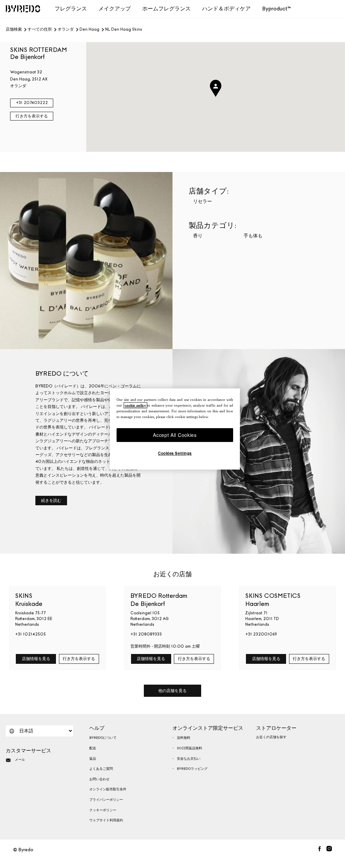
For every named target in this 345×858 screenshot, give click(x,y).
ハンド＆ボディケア (226, 8)
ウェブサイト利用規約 (106, 820)
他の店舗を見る (172, 690)
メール (20, 760)
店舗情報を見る (36, 658)
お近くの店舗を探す (271, 737)
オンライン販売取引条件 (107, 789)
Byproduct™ (276, 8)
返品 (92, 759)
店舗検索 (14, 30)
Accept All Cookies (175, 435)
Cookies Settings (175, 453)
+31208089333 (146, 634)
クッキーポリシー (102, 810)
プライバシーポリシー (106, 800)
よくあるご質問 (101, 769)
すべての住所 (40, 30)
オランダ (66, 30)
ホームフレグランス (166, 8)
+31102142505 (30, 634)
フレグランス (71, 8)
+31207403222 (32, 102)
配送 (92, 748)
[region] (175, 429)
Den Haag (89, 30)
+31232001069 (261, 634)
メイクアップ (114, 8)
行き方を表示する (31, 116)
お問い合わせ (99, 779)
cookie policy (135, 405)
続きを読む (51, 500)
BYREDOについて (103, 738)
